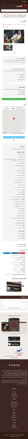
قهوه (14, 424)
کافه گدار (21, 286)
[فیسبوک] (16, 365)
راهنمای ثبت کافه (14, 407)
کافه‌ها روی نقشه (14, 403)
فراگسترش (11, 436)
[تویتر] (18, 365)
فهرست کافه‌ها (14, 402)
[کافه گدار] (14, 286)
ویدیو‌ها (14, 414)
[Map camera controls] (23, 125)
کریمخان (3, 24)
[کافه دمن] (14, 36)
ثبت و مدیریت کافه (14, 405)
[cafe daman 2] (8, 47)
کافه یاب (24, 2)
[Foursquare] (9, 365)
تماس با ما (14, 393)
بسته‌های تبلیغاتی (14, 417)
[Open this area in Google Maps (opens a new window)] (5, 133)
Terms (11, 133)
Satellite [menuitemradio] (7, 108)
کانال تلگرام (20, 154)
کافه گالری (8, 24)
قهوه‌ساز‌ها (14, 426)
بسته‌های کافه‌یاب (14, 427)
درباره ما (14, 391)
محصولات (14, 422)
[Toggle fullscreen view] (23, 108)
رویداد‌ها (14, 412)
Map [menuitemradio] (13, 108)
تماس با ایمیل (13, 99)
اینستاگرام (21, 157)
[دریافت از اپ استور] (14, 344)
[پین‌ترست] (14, 365)
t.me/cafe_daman (21, 80)
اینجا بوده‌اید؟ (14, 137)
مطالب (14, 415)
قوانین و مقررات (14, 396)
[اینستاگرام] (12, 365)
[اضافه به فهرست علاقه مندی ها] (14, 140)
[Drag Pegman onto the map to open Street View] (23, 130)
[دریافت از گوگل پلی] (14, 339)
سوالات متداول (14, 395)
